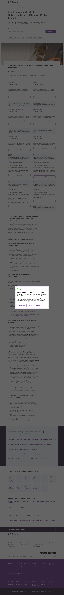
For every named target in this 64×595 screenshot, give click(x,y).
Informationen (29, 299)
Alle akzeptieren (22, 305)
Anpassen (38, 305)
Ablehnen (30, 305)
